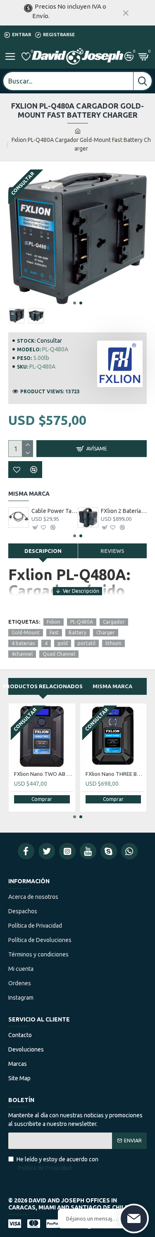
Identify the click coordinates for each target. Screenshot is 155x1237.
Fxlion (53, 621)
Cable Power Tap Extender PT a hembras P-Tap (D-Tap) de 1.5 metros (54, 511)
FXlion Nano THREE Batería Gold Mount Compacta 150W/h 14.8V (115, 774)
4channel (22, 654)
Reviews (112, 551)
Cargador (114, 621)
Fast (54, 632)
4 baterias (23, 643)
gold (62, 643)
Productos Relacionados (43, 686)
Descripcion (43, 551)
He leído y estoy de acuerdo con (57, 1163)
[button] (74, 303)
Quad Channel (59, 654)
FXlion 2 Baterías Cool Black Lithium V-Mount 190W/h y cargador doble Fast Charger (124, 511)
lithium (113, 643)
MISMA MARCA (112, 686)
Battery (77, 632)
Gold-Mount (26, 632)
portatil (86, 643)
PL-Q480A (81, 621)
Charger (105, 632)
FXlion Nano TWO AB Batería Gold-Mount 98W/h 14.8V (43, 774)
